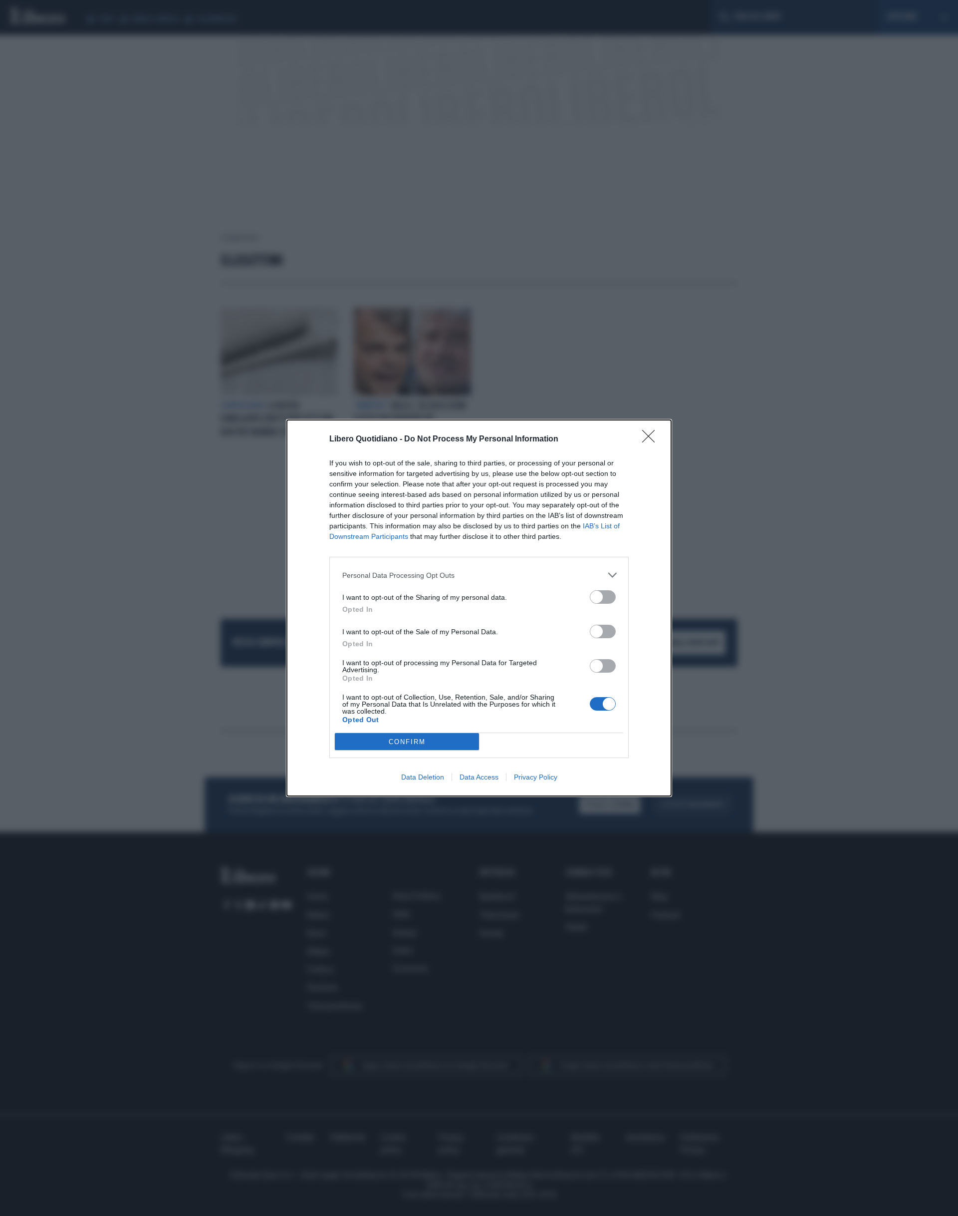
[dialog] (479, 608)
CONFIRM (407, 742)
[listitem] (479, 575)
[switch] (603, 597)
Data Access (479, 777)
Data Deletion (422, 777)
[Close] (651, 439)
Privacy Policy (535, 777)
